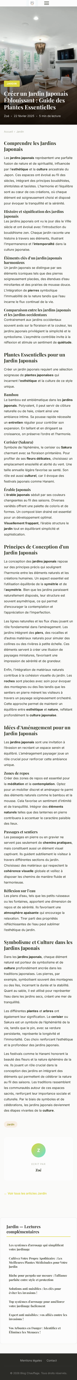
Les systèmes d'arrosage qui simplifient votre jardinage (36, 1247)
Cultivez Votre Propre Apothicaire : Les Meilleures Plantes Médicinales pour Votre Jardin (38, 1262)
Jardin (12, 83)
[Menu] (47, 3)
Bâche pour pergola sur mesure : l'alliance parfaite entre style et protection (38, 1277)
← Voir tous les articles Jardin (25, 1193)
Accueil (8, 131)
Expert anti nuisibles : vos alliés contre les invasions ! (38, 1317)
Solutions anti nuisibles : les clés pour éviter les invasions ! (35, 1291)
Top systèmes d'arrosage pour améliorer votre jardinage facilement (37, 1304)
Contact (52, 1360)
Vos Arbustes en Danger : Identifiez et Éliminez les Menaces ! (35, 1330)
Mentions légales (31, 1360)
